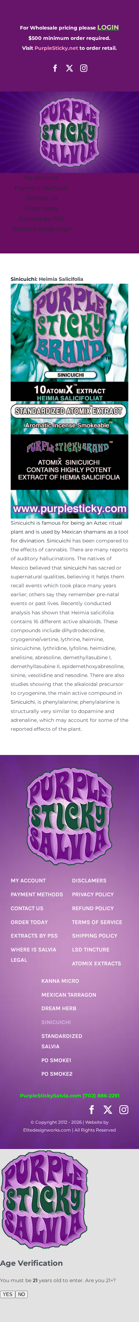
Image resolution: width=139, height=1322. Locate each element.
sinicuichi (75, 568)
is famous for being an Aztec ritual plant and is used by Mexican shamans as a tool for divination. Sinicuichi (69, 532)
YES (7, 1294)
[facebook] (55, 68)
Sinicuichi (23, 523)
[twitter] (69, 68)
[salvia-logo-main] (69, 99)
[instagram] (83, 68)
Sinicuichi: (24, 279)
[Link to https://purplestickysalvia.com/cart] (67, 244)
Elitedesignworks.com (47, 1130)
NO (21, 1294)
